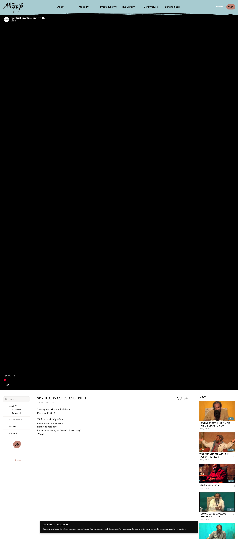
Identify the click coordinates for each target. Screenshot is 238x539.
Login (230, 6)
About (60, 6)
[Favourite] (233, 424)
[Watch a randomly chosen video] (17, 447)
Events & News (108, 6)
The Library (128, 6)
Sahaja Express (15, 419)
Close (194, 524)
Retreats (12, 426)
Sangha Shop (172, 6)
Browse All (16, 413)
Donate (219, 7)
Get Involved (151, 6)
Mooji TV (84, 6)
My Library (13, 432)
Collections (16, 409)
